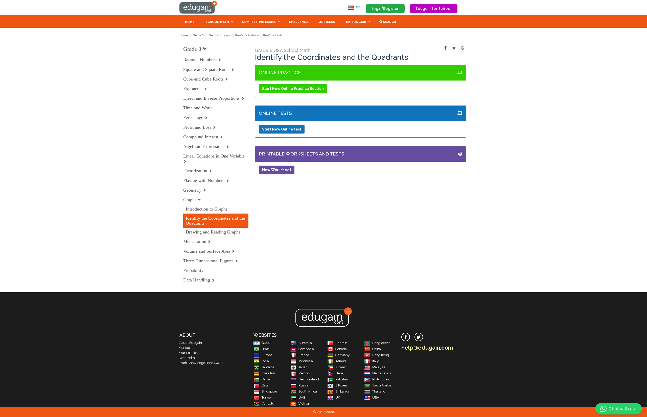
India (265, 361)
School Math (217, 22)
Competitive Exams (259, 22)
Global (266, 343)
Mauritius (268, 373)
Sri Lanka (342, 391)
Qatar (266, 385)
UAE (301, 397)
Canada (341, 349)
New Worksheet (276, 170)
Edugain (198, 7)
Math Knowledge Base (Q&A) (201, 363)
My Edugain (356, 22)
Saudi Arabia (381, 385)
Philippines (380, 379)
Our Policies (188, 353)
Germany (342, 355)
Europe (267, 355)
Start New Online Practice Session (293, 89)
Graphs (214, 35)
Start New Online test (281, 129)
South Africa (307, 391)
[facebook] (405, 337)
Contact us (187, 348)
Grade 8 (198, 35)
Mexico (303, 373)
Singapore (269, 391)
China (376, 349)
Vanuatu (268, 403)
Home (190, 22)
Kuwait (340, 367)
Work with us (189, 358)
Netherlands (381, 373)
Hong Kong (380, 355)
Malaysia (378, 367)
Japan (303, 367)
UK (337, 397)
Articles (327, 22)
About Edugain (190, 343)
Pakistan (341, 379)
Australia (305, 343)
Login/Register (385, 8)
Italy (375, 361)
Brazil (266, 349)
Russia (303, 385)
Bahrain (341, 343)
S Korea (341, 385)
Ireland (340, 361)
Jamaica (268, 367)
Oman (266, 379)
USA (357, 7)
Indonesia (305, 361)
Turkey (267, 397)
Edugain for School (433, 8)
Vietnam (304, 403)
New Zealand (308, 379)
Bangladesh (381, 343)
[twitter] (418, 337)
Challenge (298, 22)
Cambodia (306, 349)
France (303, 355)
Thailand (378, 391)
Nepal (339, 373)
